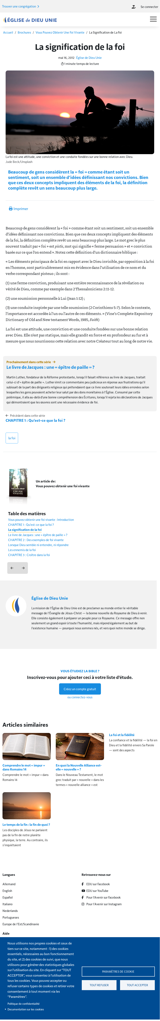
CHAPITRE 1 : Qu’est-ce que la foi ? (35, 420)
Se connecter (149, 7)
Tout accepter (137, 985)
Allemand (8, 884)
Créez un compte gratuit (80, 689)
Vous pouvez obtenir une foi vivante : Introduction (41, 519)
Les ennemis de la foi (22, 550)
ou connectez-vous (79, 697)
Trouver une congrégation (19, 6)
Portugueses (10, 917)
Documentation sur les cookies (25, 1009)
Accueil (8, 32)
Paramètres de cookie (118, 971)
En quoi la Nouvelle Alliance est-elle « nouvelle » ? (79, 767)
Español (7, 897)
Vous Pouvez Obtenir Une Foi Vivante (60, 32)
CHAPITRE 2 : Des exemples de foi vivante (36, 540)
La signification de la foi (25, 529)
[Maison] (30, 20)
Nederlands (10, 911)
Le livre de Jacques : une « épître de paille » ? (50, 367)
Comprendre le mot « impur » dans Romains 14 (23, 767)
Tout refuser (99, 985)
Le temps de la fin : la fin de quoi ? (26, 824)
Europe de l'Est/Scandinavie (20, 924)
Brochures (24, 32)
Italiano (7, 904)
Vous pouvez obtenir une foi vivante (63, 486)
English (7, 891)
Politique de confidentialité (23, 1003)
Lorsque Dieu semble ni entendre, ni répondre (38, 545)
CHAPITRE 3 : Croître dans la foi (29, 555)
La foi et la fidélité (121, 735)
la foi (11, 438)
